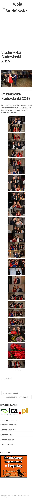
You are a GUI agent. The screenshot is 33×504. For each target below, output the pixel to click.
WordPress (9, 495)
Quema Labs (4, 497)
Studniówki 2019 (7, 378)
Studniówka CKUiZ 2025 (7, 439)
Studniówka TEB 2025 (6, 434)
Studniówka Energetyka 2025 (8, 424)
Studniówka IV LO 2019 (11, 393)
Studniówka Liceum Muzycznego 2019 (17, 397)
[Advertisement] (16, 32)
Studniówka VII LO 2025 (7, 445)
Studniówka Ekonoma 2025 (8, 429)
